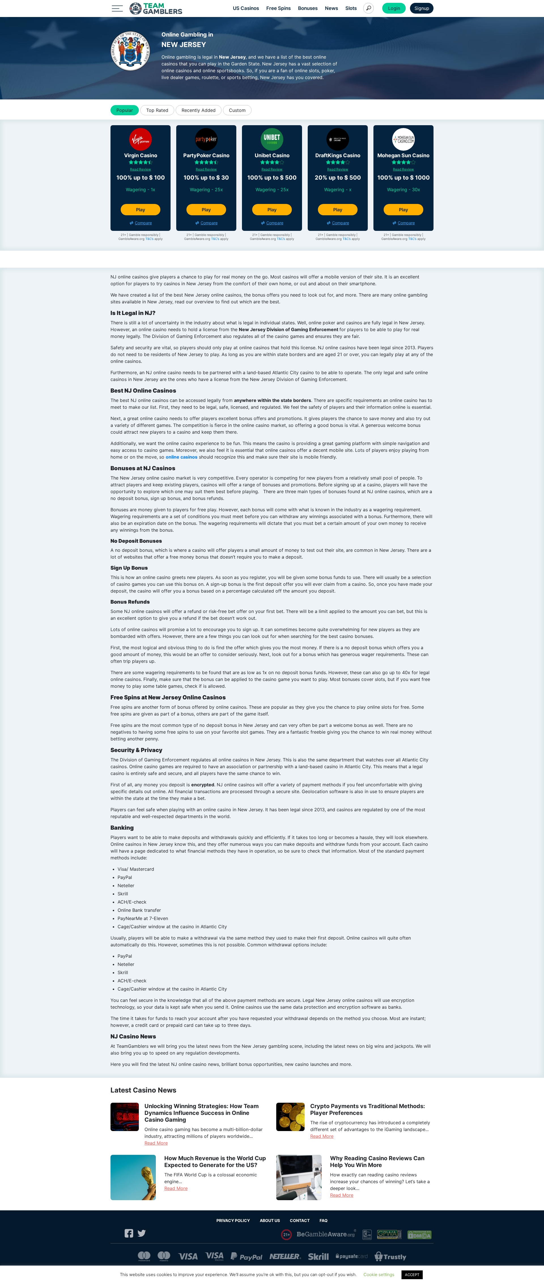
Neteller (285, 1256)
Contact (300, 1220)
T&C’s (149, 239)
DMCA (419, 1234)
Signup (422, 8)
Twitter (141, 1233)
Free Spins (278, 8)
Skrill (318, 1256)
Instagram (116, 1233)
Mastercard (144, 1256)
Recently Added (199, 110)
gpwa (390, 1235)
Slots (351, 8)
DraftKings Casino (337, 155)
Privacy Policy (233, 1220)
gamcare (367, 1234)
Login (394, 8)
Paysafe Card (351, 1256)
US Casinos (246, 8)
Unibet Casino (272, 155)
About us (270, 1220)
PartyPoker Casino (206, 155)
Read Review (140, 169)
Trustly (390, 1256)
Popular (124, 110)
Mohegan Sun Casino (403, 155)
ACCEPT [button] (412, 1274)
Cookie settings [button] (379, 1274)
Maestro (164, 1256)
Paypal (246, 1256)
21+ (286, 1234)
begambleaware (327, 1234)
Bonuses (308, 8)
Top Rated (157, 110)
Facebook (129, 1233)
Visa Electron (214, 1256)
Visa (187, 1256)
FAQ (324, 1220)
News (331, 8)
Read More (156, 1143)
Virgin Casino (140, 155)
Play (140, 209)
